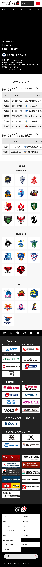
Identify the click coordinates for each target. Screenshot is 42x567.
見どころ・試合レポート (9, 530)
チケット (30, 3)
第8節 (6, 121)
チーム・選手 (6, 526)
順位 (4, 521)
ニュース (24, 526)
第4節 (6, 111)
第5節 (6, 116)
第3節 (6, 106)
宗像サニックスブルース (34, 9)
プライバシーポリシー (9, 545)
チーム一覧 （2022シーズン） (16, 9)
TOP (3, 9)
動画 (4, 535)
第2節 (6, 101)
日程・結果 (25, 516)
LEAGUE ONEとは (8, 540)
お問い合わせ (6, 549)
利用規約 (24, 545)
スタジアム (25, 535)
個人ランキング (26, 521)
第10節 (6, 126)
